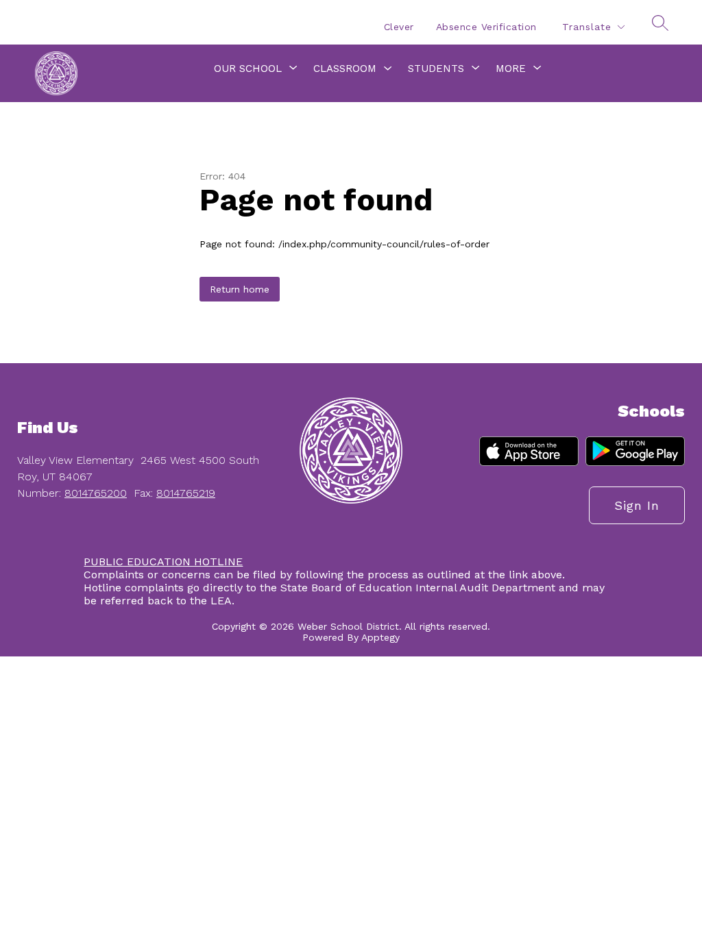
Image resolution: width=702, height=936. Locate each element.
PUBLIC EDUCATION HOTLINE (163, 561)
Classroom (344, 68)
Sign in (636, 505)
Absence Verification (486, 26)
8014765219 (185, 493)
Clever (399, 26)
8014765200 (95, 493)
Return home (239, 289)
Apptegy (380, 637)
